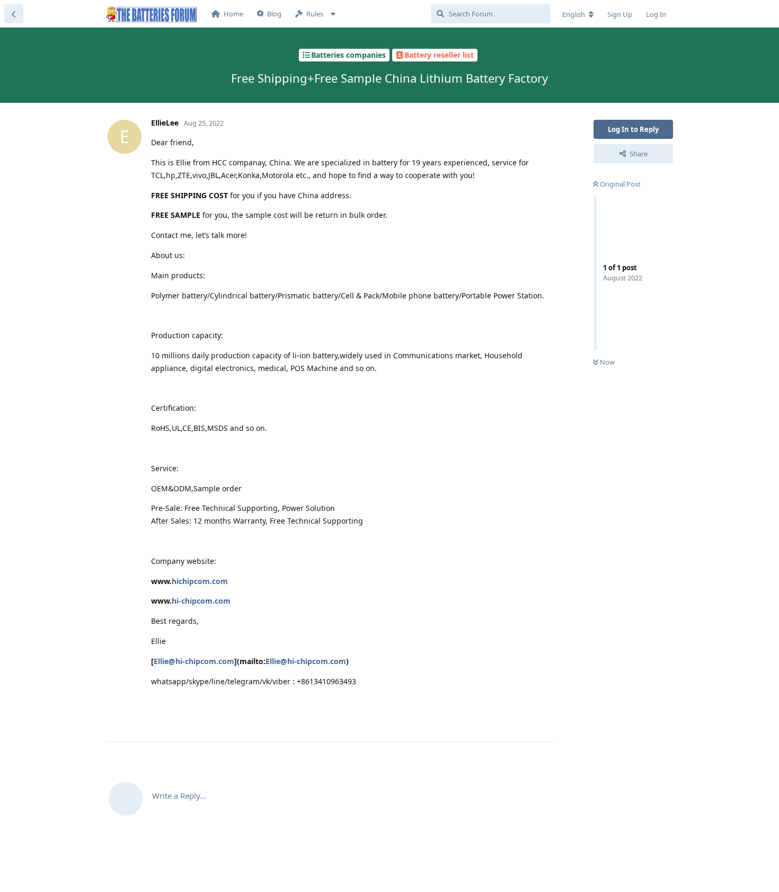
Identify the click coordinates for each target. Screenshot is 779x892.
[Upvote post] (492, 722)
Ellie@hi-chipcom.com (194, 661)
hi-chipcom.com (201, 601)
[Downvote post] (515, 722)
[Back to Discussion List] (13, 13)
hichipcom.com (200, 581)
